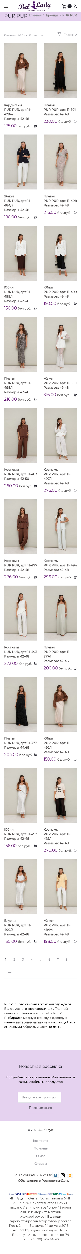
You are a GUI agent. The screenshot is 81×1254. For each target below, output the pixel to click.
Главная (35, 15)
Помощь (41, 1148)
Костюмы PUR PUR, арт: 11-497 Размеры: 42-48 (20, 565)
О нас (40, 1156)
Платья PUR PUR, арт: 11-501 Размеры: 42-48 (60, 109)
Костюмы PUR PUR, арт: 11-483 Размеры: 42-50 (20, 474)
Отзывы (40, 1164)
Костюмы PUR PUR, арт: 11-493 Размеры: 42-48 (20, 651)
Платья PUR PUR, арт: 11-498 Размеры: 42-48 (60, 200)
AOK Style (46, 1130)
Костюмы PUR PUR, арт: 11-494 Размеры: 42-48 (60, 565)
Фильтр (70, 34)
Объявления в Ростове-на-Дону (43, 1181)
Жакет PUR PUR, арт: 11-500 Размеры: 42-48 (60, 383)
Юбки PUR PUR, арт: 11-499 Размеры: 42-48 (60, 292)
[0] (64, 6)
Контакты (40, 1141)
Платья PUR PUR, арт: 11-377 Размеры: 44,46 (20, 743)
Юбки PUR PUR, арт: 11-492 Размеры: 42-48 (20, 834)
